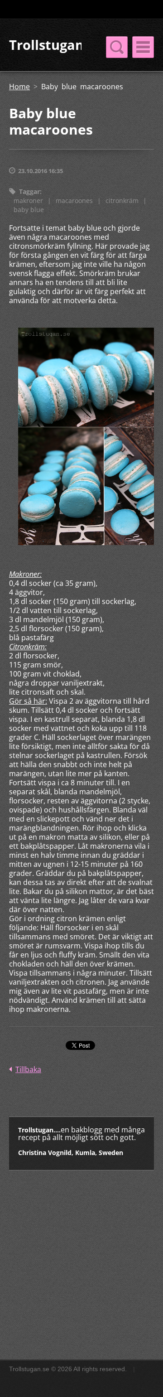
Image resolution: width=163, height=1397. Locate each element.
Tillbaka (28, 1069)
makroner (28, 200)
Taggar (29, 191)
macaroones (74, 200)
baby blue (29, 209)
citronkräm (122, 200)
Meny (143, 47)
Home (19, 87)
